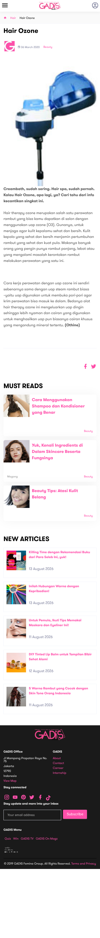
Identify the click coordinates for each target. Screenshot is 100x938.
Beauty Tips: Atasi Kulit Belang (55, 494)
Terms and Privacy (83, 864)
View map (10, 780)
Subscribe (75, 814)
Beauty (47, 47)
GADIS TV (27, 839)
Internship (59, 773)
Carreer (58, 768)
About (57, 758)
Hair (13, 18)
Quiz (8, 839)
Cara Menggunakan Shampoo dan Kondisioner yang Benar (58, 406)
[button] (94, 366)
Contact (58, 763)
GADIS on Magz (47, 839)
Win (16, 839)
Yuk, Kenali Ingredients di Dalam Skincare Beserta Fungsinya (57, 452)
